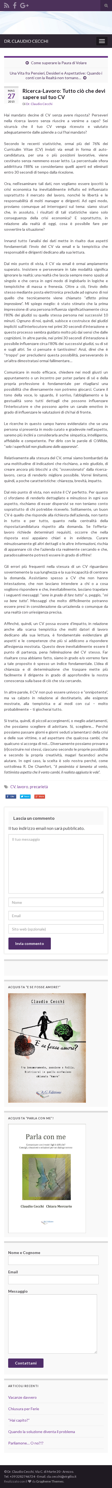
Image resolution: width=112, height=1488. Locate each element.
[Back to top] (100, 1455)
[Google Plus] (24, 4)
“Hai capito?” (19, 1420)
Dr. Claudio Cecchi (39, 104)
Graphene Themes (50, 1481)
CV (12, 786)
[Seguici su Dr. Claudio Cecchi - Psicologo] (6, 4)
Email (13, 1272)
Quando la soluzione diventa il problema (41, 1431)
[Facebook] (15, 4)
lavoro (22, 786)
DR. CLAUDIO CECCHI (26, 41)
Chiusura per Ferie (23, 1408)
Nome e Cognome (24, 1252)
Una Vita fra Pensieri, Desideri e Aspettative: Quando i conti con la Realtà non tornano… (56, 75)
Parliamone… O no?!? (25, 1443)
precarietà (39, 786)
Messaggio (18, 1291)
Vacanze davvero (22, 1397)
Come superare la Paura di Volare (59, 62)
